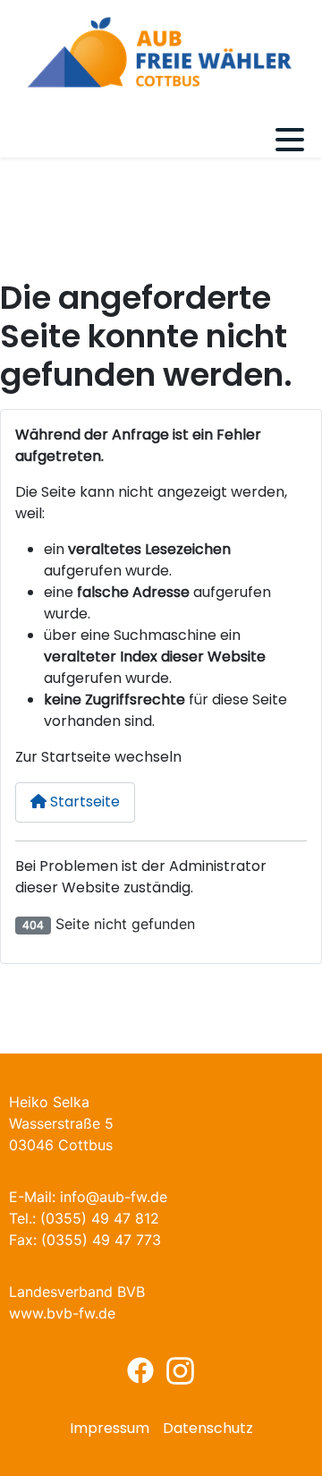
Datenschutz (208, 1428)
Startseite (83, 801)
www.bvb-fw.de (62, 1313)
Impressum (109, 1428)
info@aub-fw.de (113, 1197)
